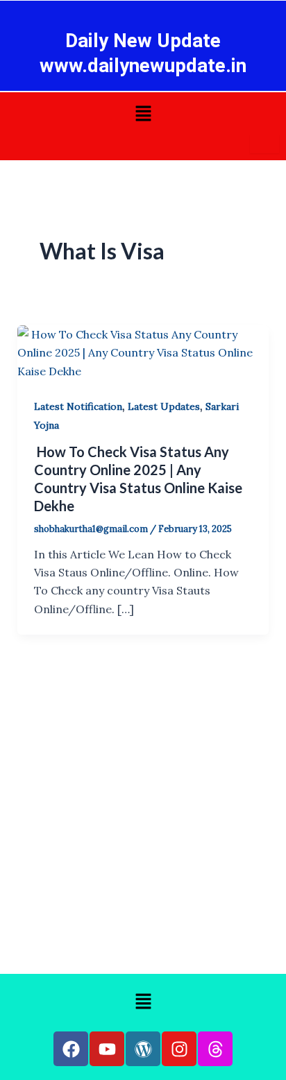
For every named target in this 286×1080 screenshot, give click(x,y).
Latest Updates (164, 406)
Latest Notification (78, 406)
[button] (143, 114)
